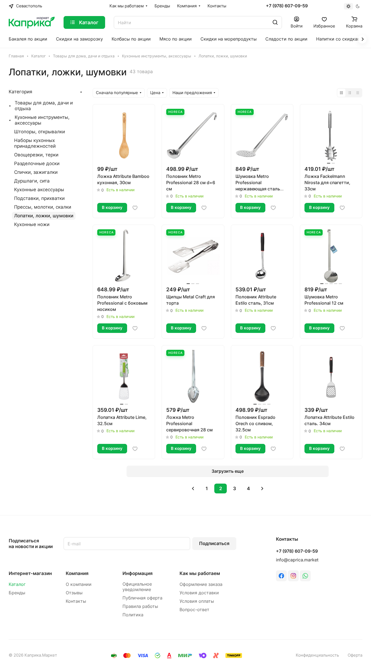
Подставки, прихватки (39, 198)
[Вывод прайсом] (358, 93)
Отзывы (74, 592)
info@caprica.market (297, 559)
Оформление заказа (201, 584)
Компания (77, 573)
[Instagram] (293, 575)
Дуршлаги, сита (32, 181)
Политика (132, 614)
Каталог (17, 584)
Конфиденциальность (317, 655)
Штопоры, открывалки (39, 131)
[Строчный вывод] (349, 93)
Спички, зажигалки (36, 172)
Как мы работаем (200, 573)
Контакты (76, 601)
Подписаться (214, 543)
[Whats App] (305, 575)
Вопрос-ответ (194, 609)
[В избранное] (135, 208)
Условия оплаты (197, 601)
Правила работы (140, 606)
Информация (137, 573)
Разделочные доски (36, 163)
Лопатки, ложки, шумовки (43, 215)
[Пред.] (193, 488)
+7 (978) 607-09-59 (287, 6)
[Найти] (275, 22)
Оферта (355, 655)
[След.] (262, 488)
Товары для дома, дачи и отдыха (44, 105)
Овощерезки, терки (36, 154)
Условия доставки (199, 592)
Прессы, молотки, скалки (42, 207)
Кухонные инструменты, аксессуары (42, 120)
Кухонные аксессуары (39, 189)
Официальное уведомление (137, 587)
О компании (79, 584)
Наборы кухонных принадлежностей (35, 143)
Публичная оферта (142, 598)
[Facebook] (281, 575)
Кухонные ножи (31, 224)
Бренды (17, 592)
